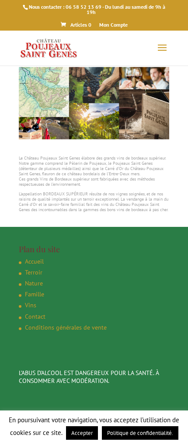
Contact (35, 316)
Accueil (34, 261)
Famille (34, 294)
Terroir (33, 272)
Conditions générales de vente (66, 327)
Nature (34, 283)
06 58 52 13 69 (83, 6)
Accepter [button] (82, 433)
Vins (30, 305)
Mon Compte (113, 24)
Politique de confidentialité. (140, 433)
